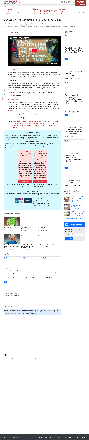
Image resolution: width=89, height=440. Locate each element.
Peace (43, 125)
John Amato (68, 78)
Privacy (70, 437)
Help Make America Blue (75, 218)
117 (66, 35)
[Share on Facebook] (4, 90)
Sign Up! (69, 238)
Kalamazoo (39, 123)
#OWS (29, 121)
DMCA (76, 437)
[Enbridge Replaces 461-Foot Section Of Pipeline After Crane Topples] (13, 262)
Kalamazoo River (48, 123)
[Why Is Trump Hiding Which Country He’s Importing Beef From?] (74, 40)
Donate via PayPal (28, 200)
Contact (52, 437)
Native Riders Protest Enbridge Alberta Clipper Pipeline (12, 295)
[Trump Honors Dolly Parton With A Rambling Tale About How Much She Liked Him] (74, 87)
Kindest (18, 204)
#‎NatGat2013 (12, 93)
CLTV (19, 2)
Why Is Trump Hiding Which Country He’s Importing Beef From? (74, 50)
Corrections (82, 437)
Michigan (16, 125)
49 (65, 82)
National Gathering (26, 125)
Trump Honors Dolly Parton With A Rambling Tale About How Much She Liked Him (73, 99)
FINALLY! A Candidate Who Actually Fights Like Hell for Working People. (78, 213)
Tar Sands (48, 125)
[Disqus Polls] (32, 333)
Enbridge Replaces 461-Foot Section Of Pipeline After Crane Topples (12, 271)
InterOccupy (33, 114)
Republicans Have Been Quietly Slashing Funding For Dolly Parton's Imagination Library (74, 157)
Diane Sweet (14, 33)
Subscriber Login (80, 4)
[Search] (74, 2)
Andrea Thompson (69, 164)
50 (65, 59)
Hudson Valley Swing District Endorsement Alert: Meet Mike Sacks (77, 206)
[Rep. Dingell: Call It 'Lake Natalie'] (74, 173)
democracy (35, 121)
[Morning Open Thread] (32, 262)
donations (42, 121)
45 (65, 140)
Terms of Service (12, 313)
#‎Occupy (36, 93)
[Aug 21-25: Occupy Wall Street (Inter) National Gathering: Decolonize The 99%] (52, 262)
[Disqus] (32, 370)
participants (36, 125)
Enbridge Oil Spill (51, 121)
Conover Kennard (69, 106)
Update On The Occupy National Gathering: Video (32, 19)
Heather (67, 136)
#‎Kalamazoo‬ (12, 95)
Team (40, 437)
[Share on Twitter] (4, 94)
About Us (46, 437)
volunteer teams (18, 127)
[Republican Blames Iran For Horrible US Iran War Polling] (74, 64)
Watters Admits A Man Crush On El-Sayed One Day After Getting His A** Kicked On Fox (74, 130)
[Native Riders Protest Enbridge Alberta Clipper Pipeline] (13, 286)
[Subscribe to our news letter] (71, 2)
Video (54, 125)
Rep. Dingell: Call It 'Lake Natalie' (72, 181)
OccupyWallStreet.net (17, 69)
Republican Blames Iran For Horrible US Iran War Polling (74, 73)
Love (55, 123)
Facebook (16, 123)
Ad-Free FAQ (25, 186)
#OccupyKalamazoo (19, 121)
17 (65, 115)
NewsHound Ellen (69, 55)
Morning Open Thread (30, 269)
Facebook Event (13, 99)
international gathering (27, 123)
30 (65, 168)
